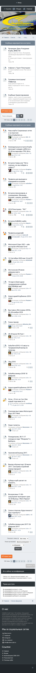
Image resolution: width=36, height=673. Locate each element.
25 (31, 173)
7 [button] (28, 120)
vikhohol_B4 (26, 324)
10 (26, 226)
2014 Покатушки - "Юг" (17, 209)
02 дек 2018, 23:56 (17, 302)
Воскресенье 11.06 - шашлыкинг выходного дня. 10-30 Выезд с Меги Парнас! (19, 496)
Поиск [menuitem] (33, 37)
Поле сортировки (10, 541)
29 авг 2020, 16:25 (18, 262)
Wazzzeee (25, 427)
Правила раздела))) (16, 233)
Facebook (7, 635)
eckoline (29, 183)
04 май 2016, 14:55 (17, 201)
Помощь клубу (8, 660)
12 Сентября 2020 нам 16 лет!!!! (20, 258)
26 (31, 215)
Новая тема (7, 111)
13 (31, 226)
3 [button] (19, 120)
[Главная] (18, 25)
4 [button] (21, 120)
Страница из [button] (11, 120)
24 (30, 173)
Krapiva (28, 169)
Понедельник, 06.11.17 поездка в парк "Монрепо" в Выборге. (19, 439)
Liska (27, 153)
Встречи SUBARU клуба (17, 221)
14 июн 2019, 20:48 (17, 276)
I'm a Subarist (8, 640)
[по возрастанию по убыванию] (18, 545)
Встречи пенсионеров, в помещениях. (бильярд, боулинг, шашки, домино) (18, 195)
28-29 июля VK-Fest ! (16, 334)
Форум (6, 653)
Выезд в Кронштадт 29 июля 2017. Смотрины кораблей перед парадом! (19, 467)
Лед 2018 (12, 362)
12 (30, 226)
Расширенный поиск (21, 116)
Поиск (18, 116)
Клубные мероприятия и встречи (18, 43)
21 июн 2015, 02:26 (17, 225)
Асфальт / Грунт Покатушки (19, 68)
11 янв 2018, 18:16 (17, 391)
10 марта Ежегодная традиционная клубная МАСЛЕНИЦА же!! (17, 284)
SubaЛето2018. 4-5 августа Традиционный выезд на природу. (18, 348)
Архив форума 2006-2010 (11, 655)
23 (28, 173)
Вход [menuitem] (19, 2)
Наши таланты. (14, 425)
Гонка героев (13, 322)
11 (28, 226)
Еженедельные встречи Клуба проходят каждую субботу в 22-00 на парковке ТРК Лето (20, 149)
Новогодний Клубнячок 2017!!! (20, 387)
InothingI (29, 403)
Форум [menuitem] (18, 9)
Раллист (28, 199)
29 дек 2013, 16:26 (26, 236)
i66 (27, 137)
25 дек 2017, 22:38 (18, 405)
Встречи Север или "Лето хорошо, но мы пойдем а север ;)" (18, 165)
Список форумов (16, 601)
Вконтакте (7, 633)
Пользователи (8, 657)
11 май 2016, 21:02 (17, 185)
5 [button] (24, 120)
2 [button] (16, 120)
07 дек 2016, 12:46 (17, 171)
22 (26, 173)
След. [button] (31, 120)
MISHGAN (29, 260)
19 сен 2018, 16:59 (17, 326)
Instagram (7, 637)
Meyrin (28, 223)
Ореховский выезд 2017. (17, 453)
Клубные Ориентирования (18, 95)
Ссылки (8, 9)
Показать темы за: (13, 538)
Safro (28, 514)
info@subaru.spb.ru (10, 642)
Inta (27, 248)
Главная (29, 9)
